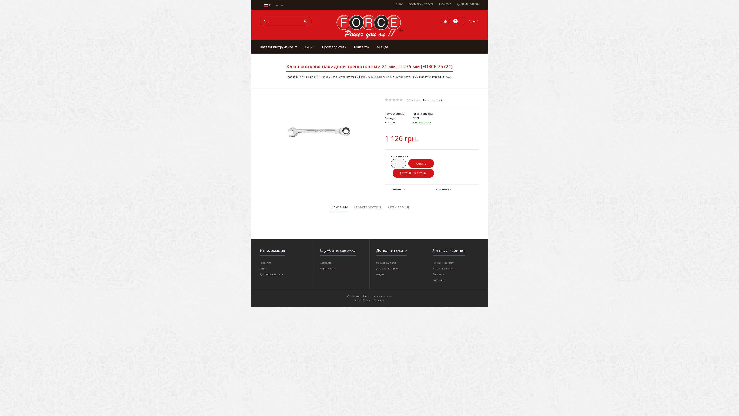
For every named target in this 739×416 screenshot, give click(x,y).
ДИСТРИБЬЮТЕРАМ (468, 4)
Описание (339, 207)
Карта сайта (327, 268)
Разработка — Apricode (369, 300)
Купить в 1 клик (413, 173)
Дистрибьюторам (387, 268)
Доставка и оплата (271, 274)
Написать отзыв (433, 100)
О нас (263, 268)
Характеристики (368, 207)
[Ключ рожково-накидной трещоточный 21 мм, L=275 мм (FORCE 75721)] (319, 131)
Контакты (326, 262)
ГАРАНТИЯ (445, 4)
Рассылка (438, 280)
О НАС (399, 4)
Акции (380, 274)
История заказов (443, 268)
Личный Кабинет (443, 262)
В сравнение (443, 189)
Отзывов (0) (398, 207)
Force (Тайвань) (422, 113)
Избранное (398, 189)
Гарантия (265, 262)
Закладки (438, 274)
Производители (386, 262)
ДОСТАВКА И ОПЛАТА (421, 4)
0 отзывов (413, 100)
